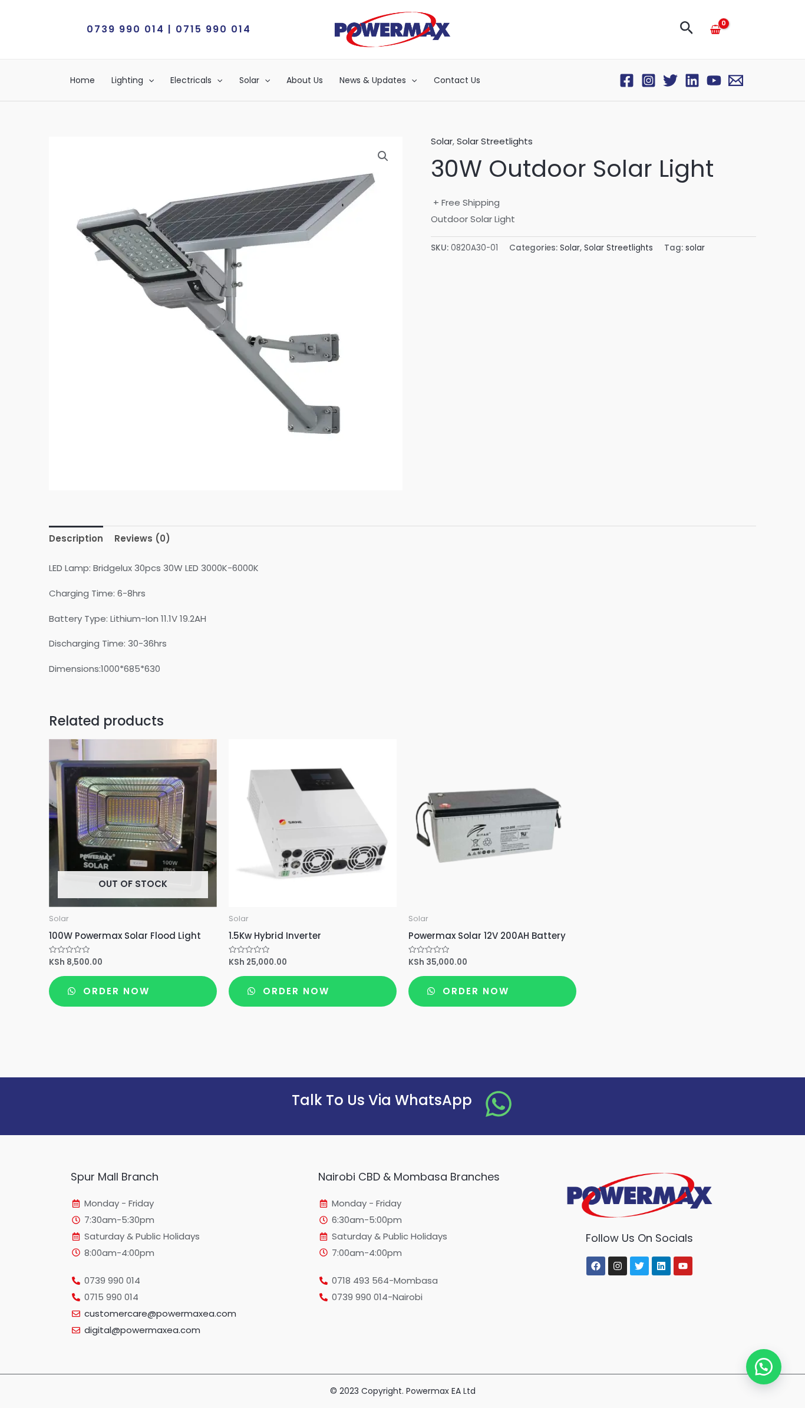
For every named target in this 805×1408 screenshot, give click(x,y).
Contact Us (457, 80)
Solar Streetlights (495, 141)
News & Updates (372, 80)
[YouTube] (714, 80)
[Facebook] (626, 80)
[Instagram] (648, 80)
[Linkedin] (692, 80)
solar (695, 247)
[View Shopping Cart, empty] (715, 29)
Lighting (127, 80)
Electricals (191, 80)
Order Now (115, 991)
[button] (169, 29)
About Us (304, 80)
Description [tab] (76, 538)
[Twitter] (670, 80)
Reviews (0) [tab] (142, 538)
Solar (249, 80)
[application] (148, 80)
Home (82, 80)
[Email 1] (735, 80)
